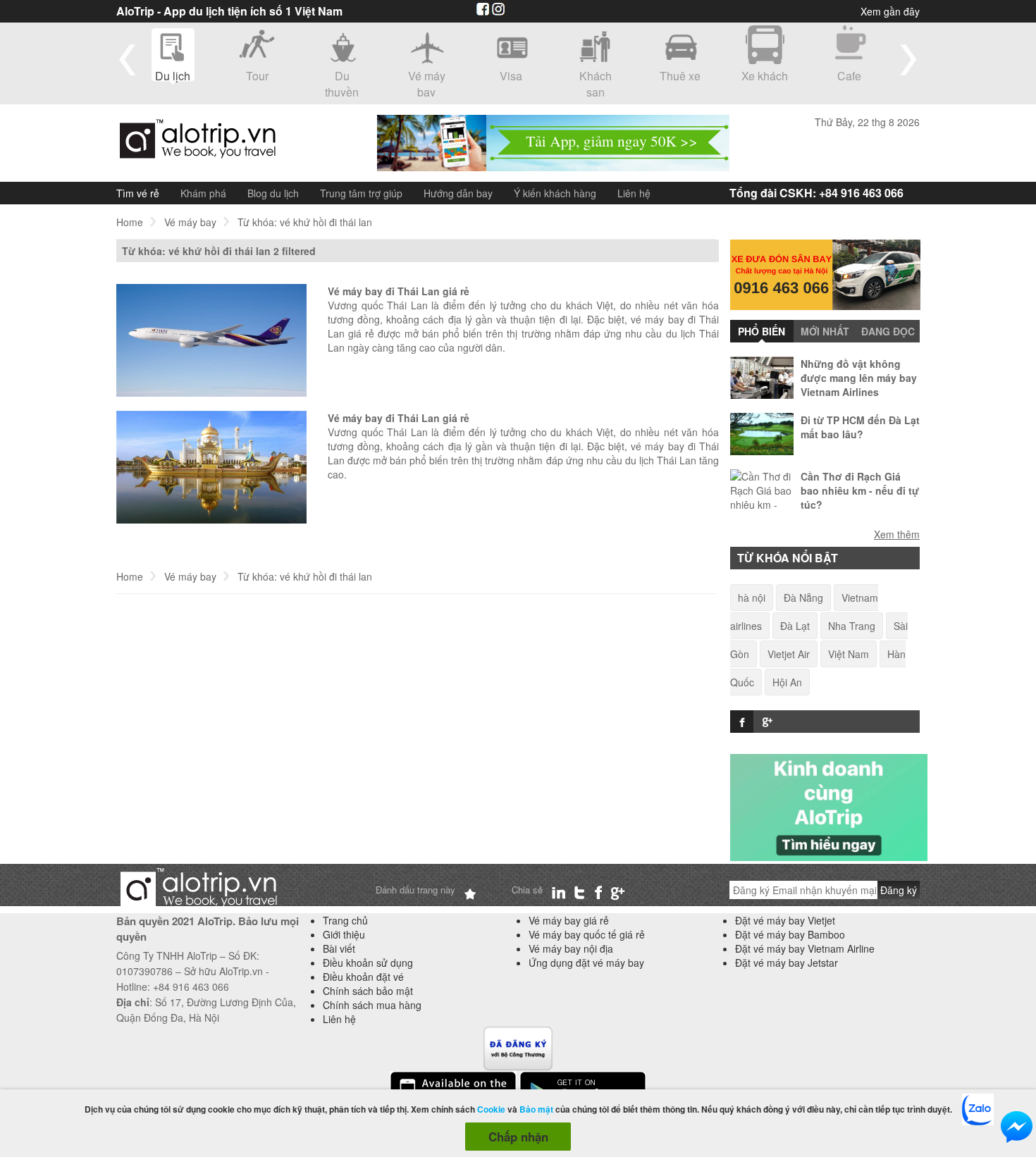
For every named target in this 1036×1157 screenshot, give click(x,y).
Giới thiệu (344, 934)
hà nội (751, 597)
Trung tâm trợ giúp (361, 193)
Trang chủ (345, 920)
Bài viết (339, 948)
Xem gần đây (890, 11)
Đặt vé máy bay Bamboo (790, 934)
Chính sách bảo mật (368, 991)
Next (908, 59)
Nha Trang (851, 626)
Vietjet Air (788, 654)
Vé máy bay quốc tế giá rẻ (587, 934)
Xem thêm (897, 533)
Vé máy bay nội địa (571, 948)
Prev (127, 59)
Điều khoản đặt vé (363, 977)
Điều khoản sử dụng (368, 962)
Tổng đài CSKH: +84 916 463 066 (816, 193)
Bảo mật (536, 1109)
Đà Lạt (795, 626)
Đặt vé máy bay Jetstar (786, 962)
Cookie (491, 1109)
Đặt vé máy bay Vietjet (785, 920)
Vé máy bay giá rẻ (569, 920)
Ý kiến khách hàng (555, 193)
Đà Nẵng (803, 597)
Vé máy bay (190, 222)
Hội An (787, 682)
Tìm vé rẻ (137, 193)
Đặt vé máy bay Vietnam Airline (805, 948)
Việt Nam (848, 654)
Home (129, 222)
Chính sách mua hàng (372, 1005)
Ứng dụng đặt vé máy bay (586, 962)
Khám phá (203, 193)
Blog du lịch (273, 193)
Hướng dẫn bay (458, 193)
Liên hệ (633, 193)
